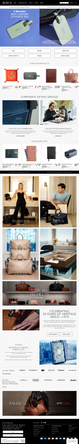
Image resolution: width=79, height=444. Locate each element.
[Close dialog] (62, 211)
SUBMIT (49, 227)
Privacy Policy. (56, 230)
